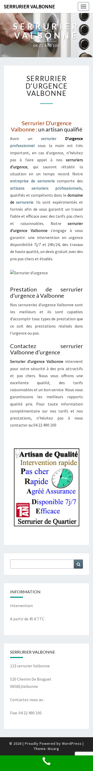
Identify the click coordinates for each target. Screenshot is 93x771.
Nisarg (53, 748)
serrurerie (24, 202)
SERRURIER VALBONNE (29, 6)
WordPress (72, 743)
